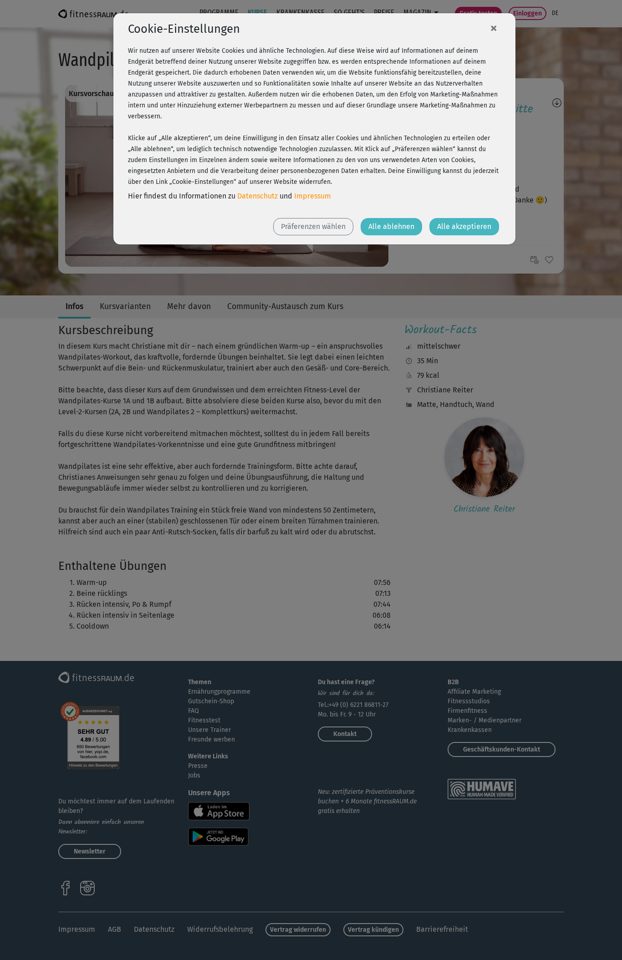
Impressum (312, 196)
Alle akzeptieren (464, 226)
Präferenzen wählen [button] (313, 226)
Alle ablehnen (391, 226)
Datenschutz (257, 196)
